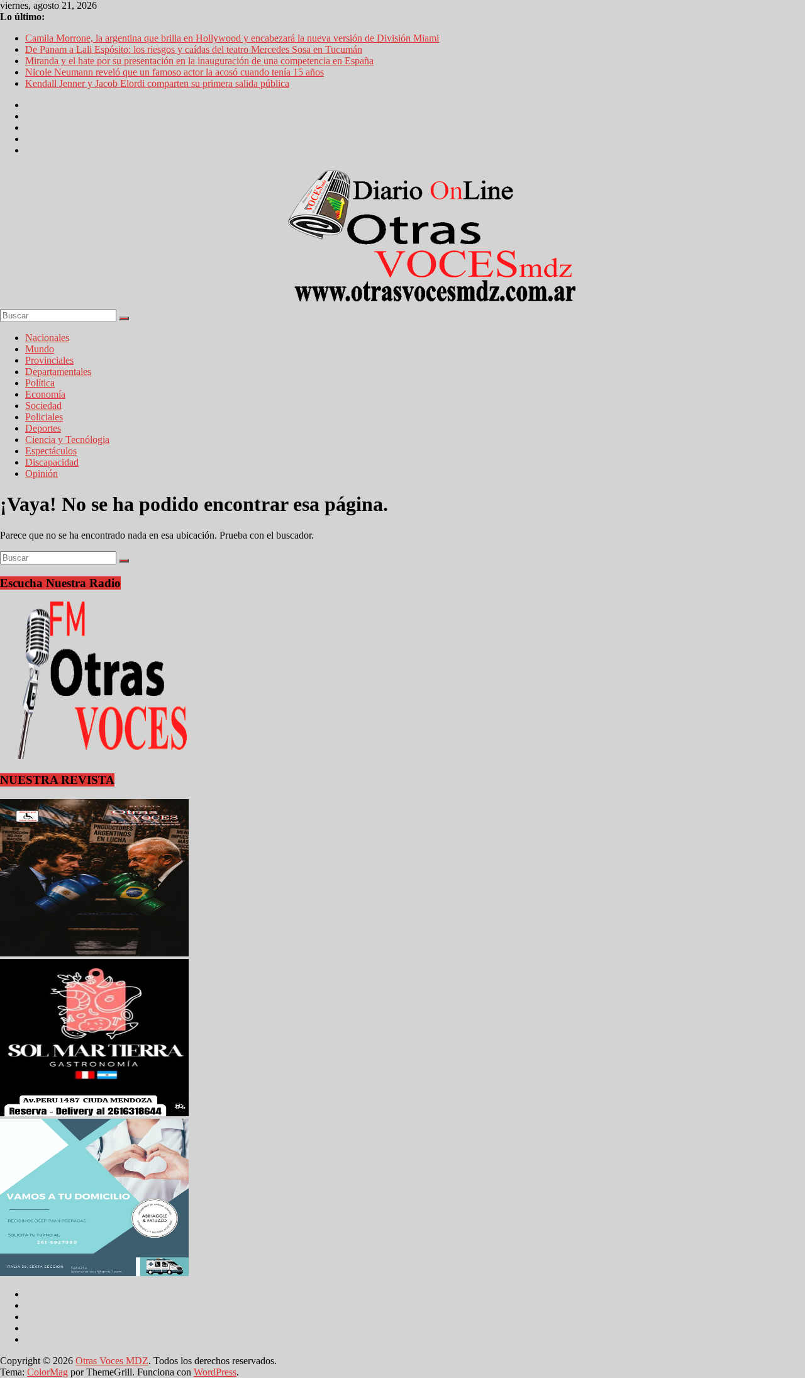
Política (40, 383)
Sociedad (43, 405)
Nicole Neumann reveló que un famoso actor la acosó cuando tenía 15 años (174, 72)
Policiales (44, 417)
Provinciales (49, 360)
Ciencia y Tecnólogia (67, 439)
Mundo (39, 349)
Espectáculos (51, 450)
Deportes (43, 428)
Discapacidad (52, 462)
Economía (45, 394)
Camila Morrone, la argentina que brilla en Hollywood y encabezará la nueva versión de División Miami (232, 38)
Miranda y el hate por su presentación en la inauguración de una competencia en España (199, 60)
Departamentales (58, 371)
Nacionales (47, 337)
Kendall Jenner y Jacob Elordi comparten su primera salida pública (157, 83)
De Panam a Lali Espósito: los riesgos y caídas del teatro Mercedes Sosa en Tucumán (193, 49)
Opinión (41, 473)
